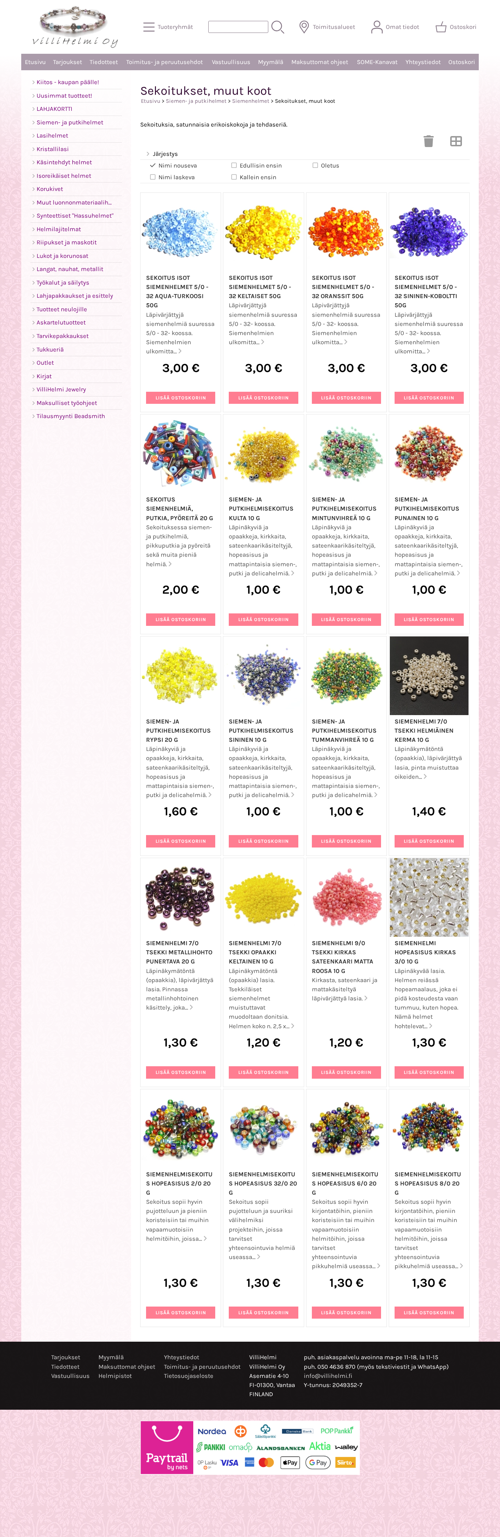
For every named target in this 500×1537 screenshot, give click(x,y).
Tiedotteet (104, 62)
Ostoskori (461, 62)
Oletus (330, 165)
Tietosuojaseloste (188, 1375)
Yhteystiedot (423, 62)
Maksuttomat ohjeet (319, 62)
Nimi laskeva (176, 177)
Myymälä (270, 62)
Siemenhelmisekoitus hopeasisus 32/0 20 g (263, 1183)
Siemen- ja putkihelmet (196, 101)
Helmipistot (115, 1375)
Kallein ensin (258, 177)
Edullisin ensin (261, 165)
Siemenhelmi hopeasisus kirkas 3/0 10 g (425, 952)
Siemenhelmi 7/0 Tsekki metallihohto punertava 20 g (179, 952)
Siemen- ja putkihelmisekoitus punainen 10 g (427, 508)
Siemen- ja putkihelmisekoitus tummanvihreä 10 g (344, 730)
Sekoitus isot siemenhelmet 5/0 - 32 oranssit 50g (343, 287)
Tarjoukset (67, 62)
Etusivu (35, 62)
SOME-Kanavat (377, 62)
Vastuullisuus (231, 62)
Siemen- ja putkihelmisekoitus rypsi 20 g (178, 730)
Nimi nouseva (177, 165)
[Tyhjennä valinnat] (428, 143)
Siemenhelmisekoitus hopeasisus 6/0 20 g (345, 1183)
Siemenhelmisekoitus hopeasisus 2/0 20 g (179, 1183)
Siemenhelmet (250, 101)
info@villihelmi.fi (328, 1375)
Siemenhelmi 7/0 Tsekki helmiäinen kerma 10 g (424, 730)
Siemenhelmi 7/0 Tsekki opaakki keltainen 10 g (255, 952)
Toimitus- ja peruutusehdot (164, 62)
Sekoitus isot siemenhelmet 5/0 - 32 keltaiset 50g (260, 287)
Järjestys (165, 153)
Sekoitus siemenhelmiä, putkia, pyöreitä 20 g (179, 508)
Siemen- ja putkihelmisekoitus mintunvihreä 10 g (344, 508)
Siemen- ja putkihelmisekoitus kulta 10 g (261, 508)
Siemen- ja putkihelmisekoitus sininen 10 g (261, 730)
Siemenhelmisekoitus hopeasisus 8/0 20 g (428, 1183)
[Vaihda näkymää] (456, 143)
